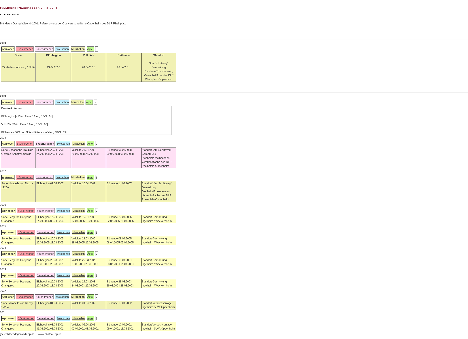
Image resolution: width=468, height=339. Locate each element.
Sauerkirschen (44, 49)
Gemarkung (159, 238)
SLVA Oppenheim (164, 307)
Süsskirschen (25, 49)
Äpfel (90, 49)
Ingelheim (148, 307)
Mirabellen (77, 102)
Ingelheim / (148, 242)
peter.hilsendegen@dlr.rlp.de (17, 334)
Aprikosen (8, 49)
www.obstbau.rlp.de (49, 334)
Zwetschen (62, 49)
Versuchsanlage (162, 303)
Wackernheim (163, 242)
